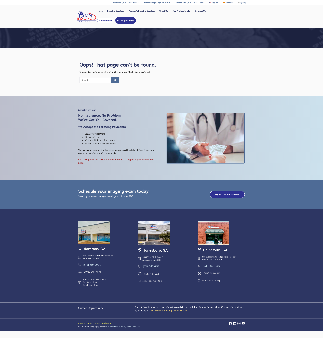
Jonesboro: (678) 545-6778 (157, 2)
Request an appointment (227, 194)
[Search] (115, 80)
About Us (163, 10)
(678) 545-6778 (151, 266)
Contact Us (200, 10)
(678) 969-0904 (92, 264)
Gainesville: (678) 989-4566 (190, 2)
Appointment (105, 20)
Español (229, 2)
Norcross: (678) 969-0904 (126, 2)
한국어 (243, 2)
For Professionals (181, 10)
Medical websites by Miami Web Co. (124, 326)
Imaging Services (115, 10)
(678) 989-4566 (211, 265)
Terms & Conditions (102, 323)
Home (100, 10)
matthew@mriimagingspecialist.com (168, 310)
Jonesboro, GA (155, 250)
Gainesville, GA (215, 249)
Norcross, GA (94, 248)
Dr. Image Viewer (125, 20)
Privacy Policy (84, 323)
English (215, 2)
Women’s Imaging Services (142, 10)
